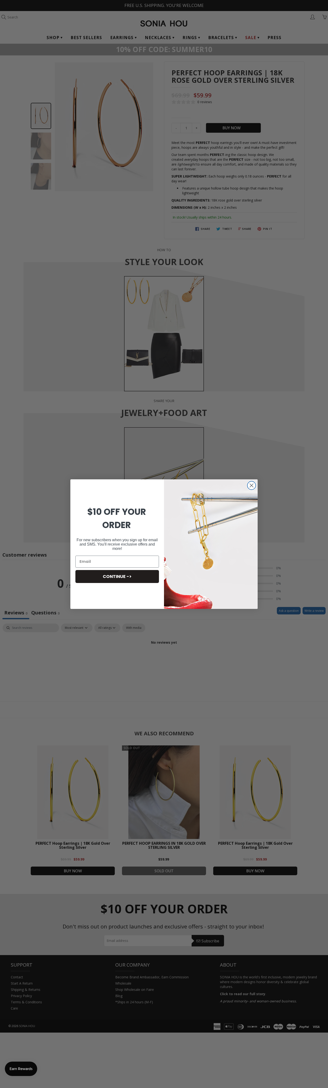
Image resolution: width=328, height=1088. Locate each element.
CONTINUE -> (117, 576)
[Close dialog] (251, 485)
